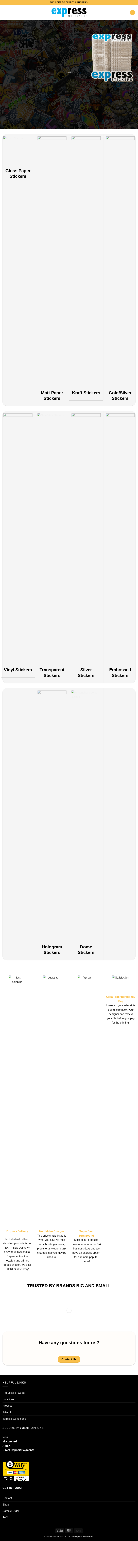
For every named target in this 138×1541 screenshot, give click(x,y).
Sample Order (11, 1511)
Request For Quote (14, 1392)
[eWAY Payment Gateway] (16, 1470)
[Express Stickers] (69, 12)
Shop (6, 1504)
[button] (5, 12)
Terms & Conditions (14, 1418)
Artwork (7, 1412)
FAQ (5, 1517)
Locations (8, 1399)
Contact (7, 1498)
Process (7, 1405)
